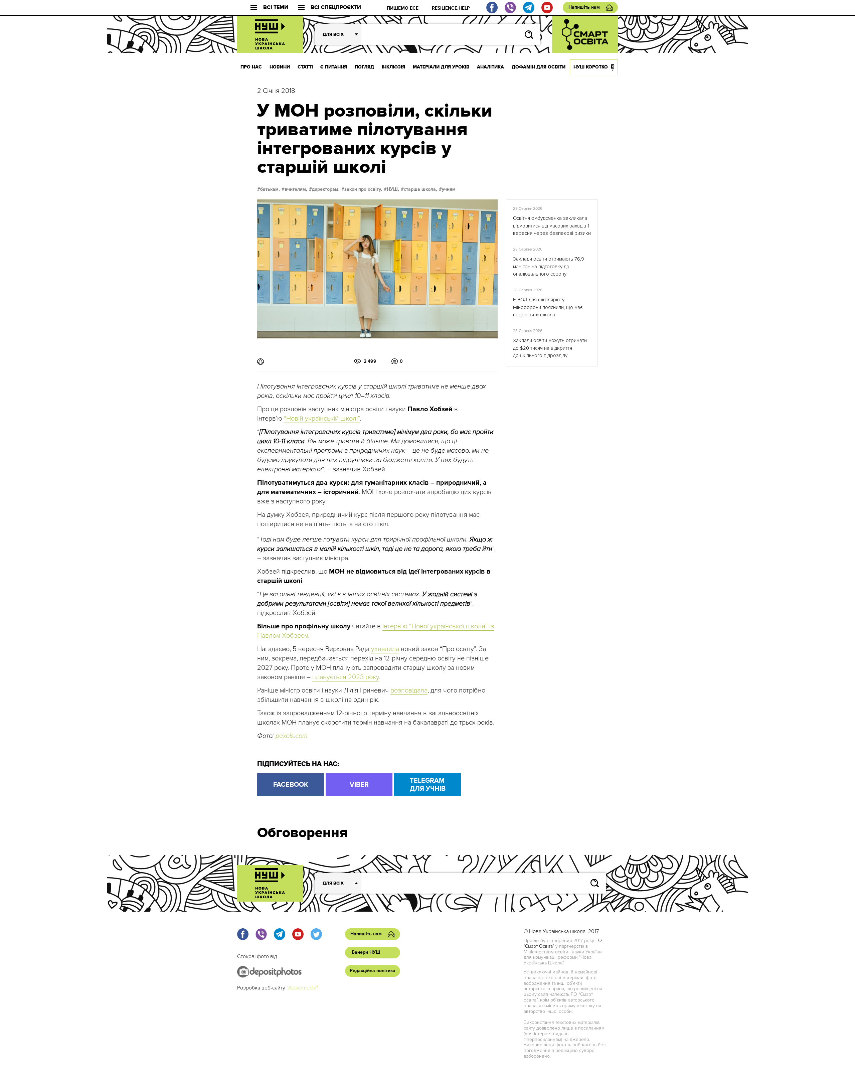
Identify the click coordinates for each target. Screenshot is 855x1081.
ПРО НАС (251, 67)
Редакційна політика (372, 970)
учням (449, 189)
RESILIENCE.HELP (451, 8)
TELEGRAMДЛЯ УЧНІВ (428, 785)
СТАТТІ (305, 67)
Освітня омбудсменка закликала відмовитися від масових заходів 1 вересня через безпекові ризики (552, 225)
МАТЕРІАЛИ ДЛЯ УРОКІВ (441, 67)
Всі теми (275, 7)
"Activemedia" (302, 987)
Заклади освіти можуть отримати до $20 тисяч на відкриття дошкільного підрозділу (550, 347)
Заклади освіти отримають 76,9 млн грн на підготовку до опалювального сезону (548, 266)
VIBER (359, 785)
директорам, (326, 189)
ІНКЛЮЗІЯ (393, 67)
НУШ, (393, 189)
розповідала (409, 690)
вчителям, (296, 189)
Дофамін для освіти (538, 67)
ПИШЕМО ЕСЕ (402, 8)
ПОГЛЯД (364, 67)
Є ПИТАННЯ (333, 67)
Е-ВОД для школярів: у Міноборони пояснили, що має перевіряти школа (547, 307)
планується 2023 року (345, 677)
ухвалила (385, 649)
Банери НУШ (366, 952)
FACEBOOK (290, 785)
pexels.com (292, 736)
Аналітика (490, 67)
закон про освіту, (363, 189)
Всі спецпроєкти (336, 7)
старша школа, (420, 189)
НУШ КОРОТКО (590, 67)
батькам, (270, 189)
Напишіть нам (584, 7)
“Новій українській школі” (322, 419)
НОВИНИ (280, 67)
